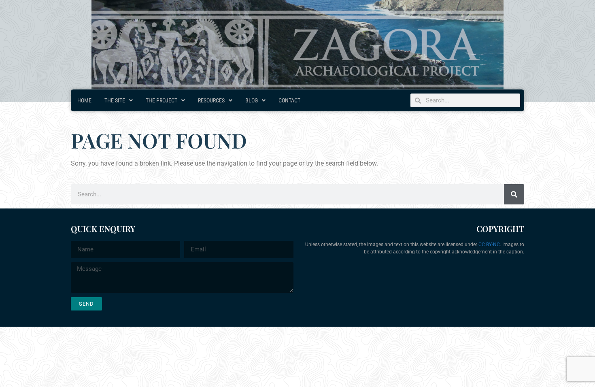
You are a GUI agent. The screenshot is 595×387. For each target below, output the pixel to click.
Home (84, 100)
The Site (114, 100)
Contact (289, 100)
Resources (211, 100)
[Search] (514, 194)
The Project (161, 100)
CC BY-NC (489, 244)
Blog (251, 100)
